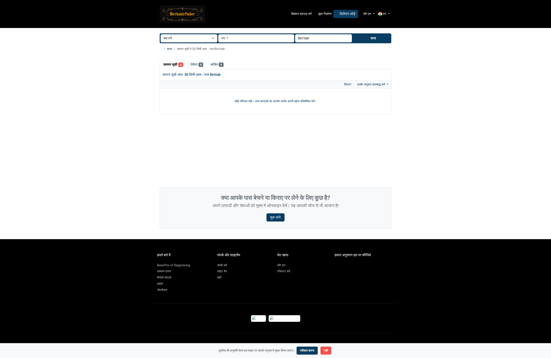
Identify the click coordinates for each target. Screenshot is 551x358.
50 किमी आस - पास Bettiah (203, 75)
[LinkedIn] (356, 267)
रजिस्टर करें (283, 271)
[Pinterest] (362, 267)
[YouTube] (375, 267)
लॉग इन (281, 265)
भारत (169, 49)
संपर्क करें (222, 265)
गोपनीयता (162, 290)
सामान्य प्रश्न (164, 271)
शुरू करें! (275, 217)
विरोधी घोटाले (164, 277)
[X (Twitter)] (343, 267)
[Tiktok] (368, 267)
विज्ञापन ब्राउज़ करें (301, 14)
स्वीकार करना (307, 350)
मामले (160, 284)
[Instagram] (350, 267)
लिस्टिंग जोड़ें (347, 14)
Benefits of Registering (173, 265)
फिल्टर (347, 84)
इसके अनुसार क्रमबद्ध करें (371, 84)
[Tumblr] (393, 267)
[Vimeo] (381, 267)
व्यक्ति (216, 64)
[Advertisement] (275, 152)
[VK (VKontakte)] (387, 267)
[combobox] (323, 38)
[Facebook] (337, 267)
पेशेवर (196, 64)
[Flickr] (337, 274)
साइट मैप (222, 271)
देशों (219, 277)
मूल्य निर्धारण (324, 14)
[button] (383, 14)
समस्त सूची (172, 64)
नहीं (326, 350)
